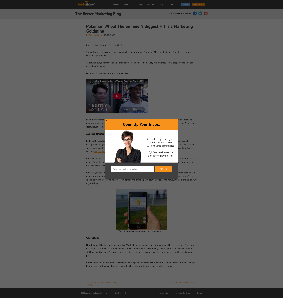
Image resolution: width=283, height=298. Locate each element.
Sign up (163, 169)
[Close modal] (106, 120)
